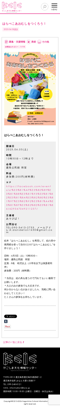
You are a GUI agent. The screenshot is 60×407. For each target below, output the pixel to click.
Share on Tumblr (6, 321)
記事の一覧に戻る (13, 342)
